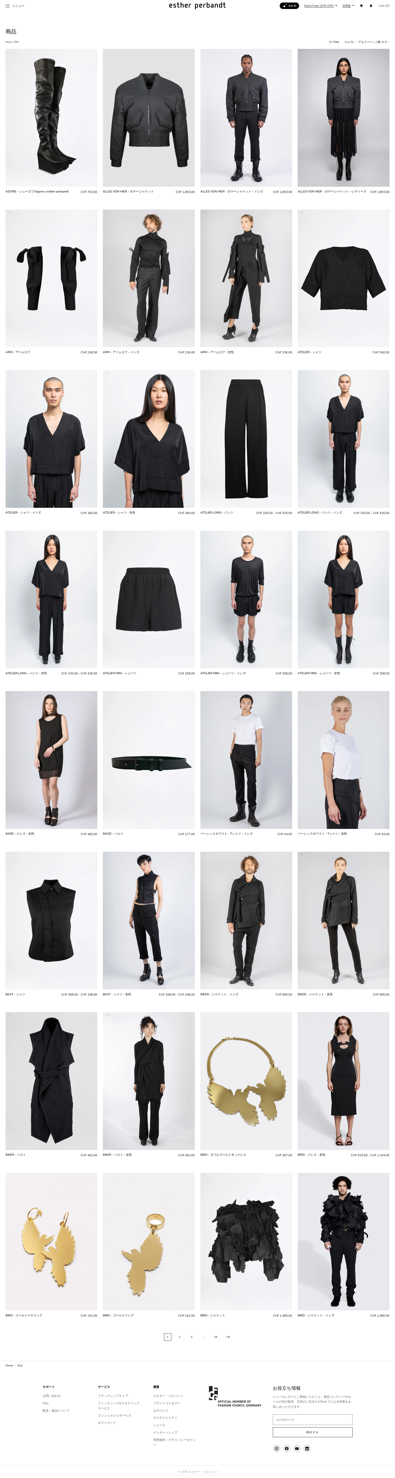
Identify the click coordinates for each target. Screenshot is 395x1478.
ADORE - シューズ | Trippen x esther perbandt (37, 192)
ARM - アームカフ (18, 352)
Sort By (349, 42)
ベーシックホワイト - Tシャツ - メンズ (226, 834)
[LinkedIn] (307, 1448)
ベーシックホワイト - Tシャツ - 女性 (322, 834)
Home (9, 1365)
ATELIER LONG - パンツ (216, 513)
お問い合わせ (52, 1396)
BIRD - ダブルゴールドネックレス (223, 1155)
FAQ (45, 1403)
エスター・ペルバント (168, 1396)
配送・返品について (56, 1411)
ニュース (159, 1425)
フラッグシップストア (113, 1396)
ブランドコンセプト (167, 1403)
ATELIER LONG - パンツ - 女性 (26, 673)
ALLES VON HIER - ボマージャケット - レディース (332, 192)
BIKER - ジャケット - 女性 (315, 994)
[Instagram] (277, 1448)
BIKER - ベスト (16, 1155)
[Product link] (51, 125)
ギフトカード (107, 1423)
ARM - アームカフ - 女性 (217, 352)
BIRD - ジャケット (212, 1316)
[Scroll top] (388, 1471)
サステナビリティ (165, 1418)
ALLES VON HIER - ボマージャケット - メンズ (231, 192)
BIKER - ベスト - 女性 (117, 1155)
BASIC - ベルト (113, 834)
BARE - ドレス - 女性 (20, 834)
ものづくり (161, 1411)
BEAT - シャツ (15, 994)
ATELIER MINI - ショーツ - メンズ (223, 673)
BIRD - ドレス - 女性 (311, 1155)
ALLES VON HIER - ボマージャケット (128, 192)
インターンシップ (165, 1433)
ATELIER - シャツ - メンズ (23, 513)
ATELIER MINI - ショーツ (120, 673)
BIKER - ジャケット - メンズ (219, 994)
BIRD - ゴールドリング (118, 1316)
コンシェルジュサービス (114, 1415)
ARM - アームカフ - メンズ (121, 352)
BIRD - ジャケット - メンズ (316, 1316)
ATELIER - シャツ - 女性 (119, 513)
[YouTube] (297, 1448)
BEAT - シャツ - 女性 (117, 994)
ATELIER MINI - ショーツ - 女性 (319, 673)
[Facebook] (287, 1448)
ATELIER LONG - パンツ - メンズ (320, 513)
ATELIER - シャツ (309, 352)
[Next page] (227, 1337)
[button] (361, 6)
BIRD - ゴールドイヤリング (24, 1316)
